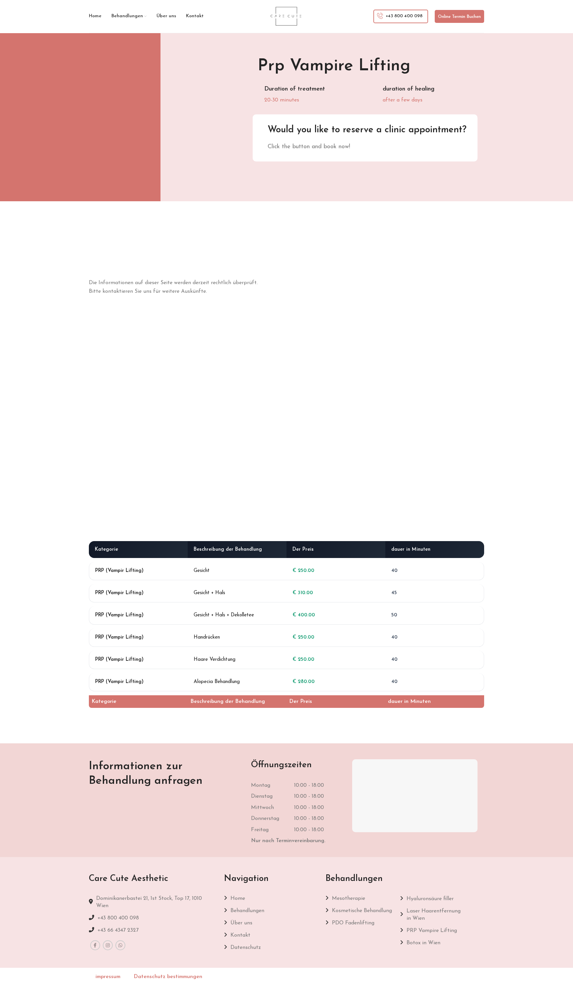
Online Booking (437, 147)
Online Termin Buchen (459, 17)
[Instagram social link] (108, 945)
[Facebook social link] (95, 945)
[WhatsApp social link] (120, 945)
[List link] (151, 918)
